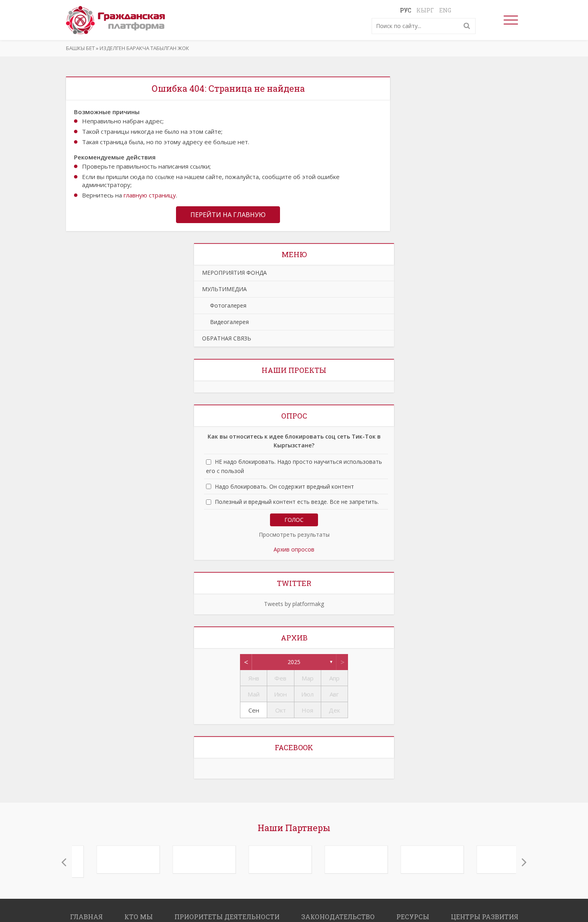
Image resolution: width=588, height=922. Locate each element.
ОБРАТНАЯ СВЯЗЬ (226, 338)
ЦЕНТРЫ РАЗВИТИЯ (484, 912)
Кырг (425, 10)
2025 (294, 662)
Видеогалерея (225, 322)
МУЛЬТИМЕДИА (224, 289)
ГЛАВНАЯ (86, 912)
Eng (445, 10)
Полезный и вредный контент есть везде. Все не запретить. (297, 501)
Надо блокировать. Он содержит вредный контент (284, 486)
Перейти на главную (228, 214)
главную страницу (150, 195)
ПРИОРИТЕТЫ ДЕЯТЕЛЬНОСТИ (227, 912)
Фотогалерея (224, 305)
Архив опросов (294, 549)
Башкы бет (80, 48)
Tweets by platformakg (294, 604)
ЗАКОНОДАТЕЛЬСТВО (338, 912)
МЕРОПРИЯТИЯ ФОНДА (234, 272)
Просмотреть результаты (294, 534)
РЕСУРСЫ (412, 912)
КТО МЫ (138, 912)
